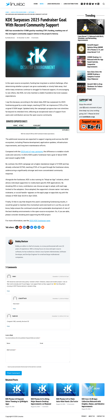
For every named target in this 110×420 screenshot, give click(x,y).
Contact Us (100, 416)
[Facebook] (87, 4)
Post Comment (13, 373)
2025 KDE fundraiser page (39, 221)
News (42, 4)
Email (41, 343)
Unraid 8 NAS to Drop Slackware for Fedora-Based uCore (95, 86)
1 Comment (45, 406)
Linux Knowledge (53, 4)
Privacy (83, 416)
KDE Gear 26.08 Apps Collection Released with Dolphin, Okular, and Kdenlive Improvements (93, 403)
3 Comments (34, 37)
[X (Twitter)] (82, 4)
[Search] (103, 4)
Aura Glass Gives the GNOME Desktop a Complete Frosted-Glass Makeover (94, 75)
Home (36, 4)
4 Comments (70, 404)
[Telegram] (96, 4)
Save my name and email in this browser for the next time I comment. (24, 366)
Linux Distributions (71, 4)
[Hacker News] (42, 227)
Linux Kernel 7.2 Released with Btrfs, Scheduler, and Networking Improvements (91, 38)
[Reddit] (20, 227)
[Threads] (90, 4)
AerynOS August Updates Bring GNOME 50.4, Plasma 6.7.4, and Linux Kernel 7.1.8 (95, 48)
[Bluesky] (93, 4)
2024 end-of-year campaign (32, 152)
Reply (8, 291)
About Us (92, 416)
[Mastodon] (85, 4)
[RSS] (98, 4)
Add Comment (11, 350)
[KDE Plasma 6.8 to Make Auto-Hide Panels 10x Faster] (67, 389)
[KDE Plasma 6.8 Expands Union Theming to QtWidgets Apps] (17, 389)
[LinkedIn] (39, 227)
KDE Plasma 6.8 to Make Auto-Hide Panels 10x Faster (67, 400)
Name (8, 343)
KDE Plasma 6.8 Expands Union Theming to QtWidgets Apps (17, 401)
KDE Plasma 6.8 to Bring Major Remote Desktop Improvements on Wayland (41, 401)
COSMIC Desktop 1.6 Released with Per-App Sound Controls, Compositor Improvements (95, 62)
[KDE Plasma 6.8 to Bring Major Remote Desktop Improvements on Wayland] (42, 389)
